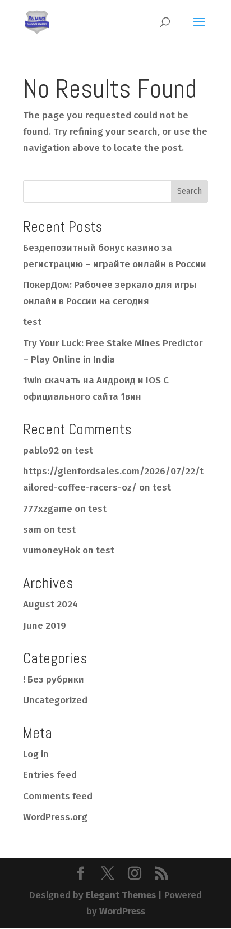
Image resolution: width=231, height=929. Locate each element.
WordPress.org (55, 817)
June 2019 (44, 625)
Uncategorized (55, 700)
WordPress (122, 911)
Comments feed (58, 796)
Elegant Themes (121, 895)
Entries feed (50, 775)
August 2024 (50, 604)
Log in (36, 754)
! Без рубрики (53, 679)
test (32, 322)
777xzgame (47, 509)
